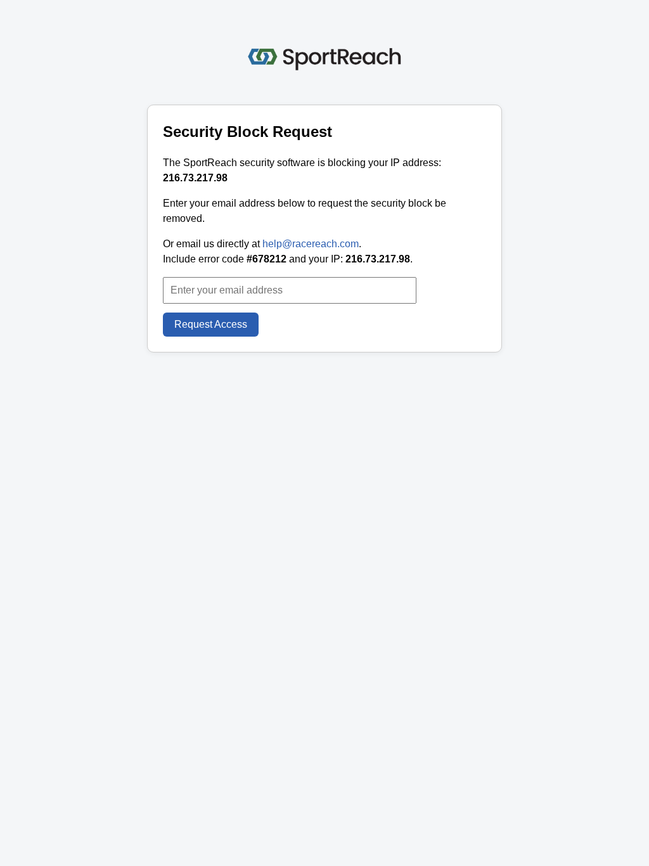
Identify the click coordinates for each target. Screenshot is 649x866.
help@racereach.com (310, 243)
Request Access (210, 324)
